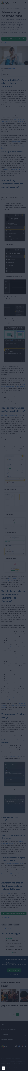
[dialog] (14, 535)
